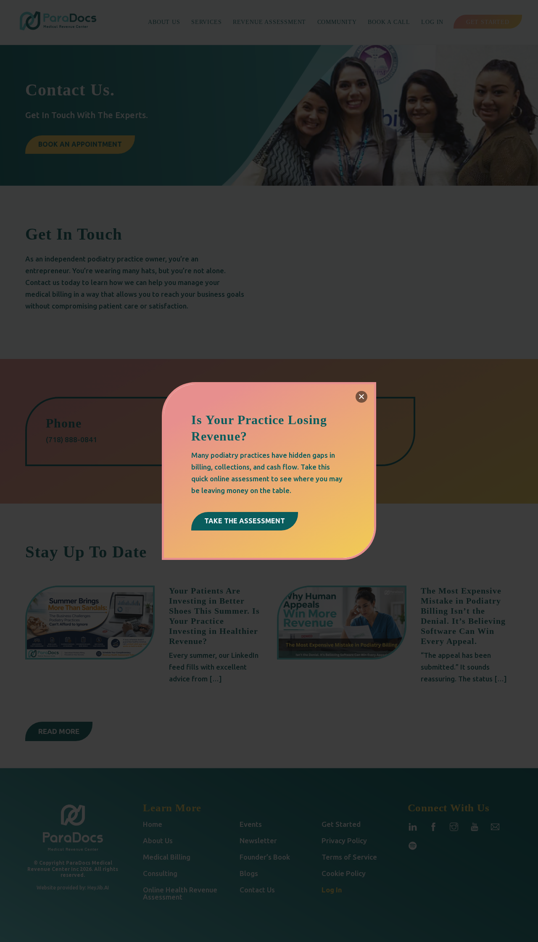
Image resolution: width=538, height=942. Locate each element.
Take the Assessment (244, 521)
